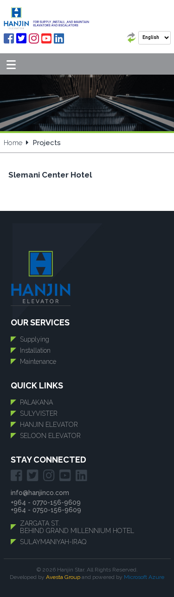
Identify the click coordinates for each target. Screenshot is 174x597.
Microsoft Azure (144, 577)
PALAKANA (36, 402)
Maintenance (38, 361)
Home (13, 143)
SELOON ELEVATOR (50, 435)
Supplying (34, 339)
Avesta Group (63, 577)
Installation (35, 350)
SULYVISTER (39, 413)
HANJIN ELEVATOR (49, 424)
